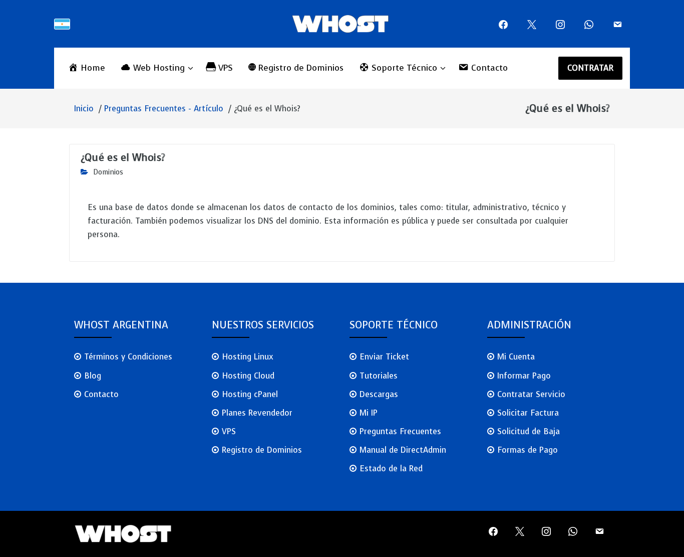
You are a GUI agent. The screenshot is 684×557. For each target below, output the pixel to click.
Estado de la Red (391, 468)
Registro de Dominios (262, 450)
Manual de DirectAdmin (403, 450)
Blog (92, 375)
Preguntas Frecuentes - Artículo (163, 108)
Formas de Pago (527, 450)
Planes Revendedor (257, 413)
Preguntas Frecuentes (400, 431)
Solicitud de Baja (528, 431)
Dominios (108, 172)
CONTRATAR (590, 68)
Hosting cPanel (250, 394)
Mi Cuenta (516, 356)
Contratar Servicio (531, 394)
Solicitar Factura (528, 413)
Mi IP (369, 413)
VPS (229, 431)
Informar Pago (524, 375)
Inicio (84, 108)
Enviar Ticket (384, 356)
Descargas (379, 394)
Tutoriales (379, 375)
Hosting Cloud (248, 375)
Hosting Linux (247, 356)
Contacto (101, 394)
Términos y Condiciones (128, 356)
